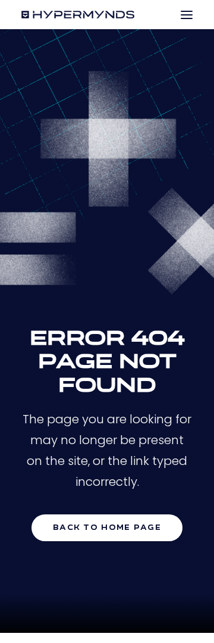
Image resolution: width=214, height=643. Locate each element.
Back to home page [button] (107, 528)
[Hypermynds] (77, 14)
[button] (186, 14)
